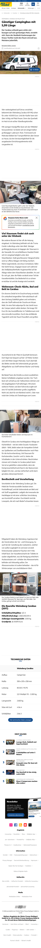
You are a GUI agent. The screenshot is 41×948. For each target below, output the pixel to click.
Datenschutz (33, 855)
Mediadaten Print (27, 896)
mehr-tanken (30, 929)
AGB (11, 855)
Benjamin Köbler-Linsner (9, 45)
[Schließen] (37, 218)
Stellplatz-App (31, 834)
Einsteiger (13, 8)
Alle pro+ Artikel (6, 8)
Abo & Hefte (5, 881)
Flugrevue (15, 929)
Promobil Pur (20, 839)
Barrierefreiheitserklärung (21, 860)
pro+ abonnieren (10, 839)
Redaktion (28, 866)
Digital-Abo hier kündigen (15, 866)
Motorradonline (17, 935)
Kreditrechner (17, 845)
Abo (15, 1)
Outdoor (26, 935)
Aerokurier (5, 924)
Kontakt (5, 855)
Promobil (33, 935)
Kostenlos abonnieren (15, 815)
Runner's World (14, 940)
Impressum (34, 860)
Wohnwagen (31, 8)
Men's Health (7, 935)
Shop (23, 834)
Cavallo (8, 929)
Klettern (22, 929)
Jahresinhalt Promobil (13, 886)
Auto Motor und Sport (17, 924)
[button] (20, 62)
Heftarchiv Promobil (17, 881)
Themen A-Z (7, 845)
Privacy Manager (7, 860)
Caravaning (8, 834)
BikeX (27, 924)
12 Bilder (36, 69)
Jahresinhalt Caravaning (27, 886)
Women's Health (26, 940)
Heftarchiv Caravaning (31, 881)
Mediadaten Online (14, 896)
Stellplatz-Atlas (30, 839)
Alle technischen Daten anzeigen (20, 720)
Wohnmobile (21, 8)
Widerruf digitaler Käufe (20, 871)
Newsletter (16, 834)
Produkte (24, 1)
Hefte (19, 1)
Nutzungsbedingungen (21, 855)
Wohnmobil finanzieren (30, 845)
